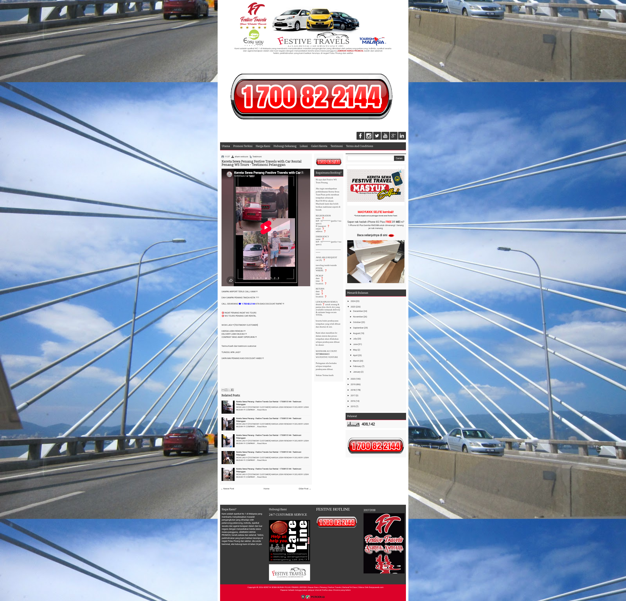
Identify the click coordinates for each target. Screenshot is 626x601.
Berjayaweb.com (376, 587)
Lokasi (304, 146)
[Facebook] (360, 136)
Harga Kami (263, 146)
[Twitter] (377, 136)
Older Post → (305, 488)
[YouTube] (385, 136)
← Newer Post (227, 488)
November (358, 316)
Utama (226, 146)
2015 (353, 406)
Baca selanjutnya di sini (372, 235)
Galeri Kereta (319, 146)
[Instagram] (369, 136)
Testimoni (337, 146)
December (358, 311)
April (355, 355)
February (357, 366)
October (357, 322)
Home (266, 488)
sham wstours (241, 156)
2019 (353, 384)
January (356, 372)
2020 (353, 379)
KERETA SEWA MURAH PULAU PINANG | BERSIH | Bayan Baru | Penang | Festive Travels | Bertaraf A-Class (310, 587)
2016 (353, 401)
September (358, 328)
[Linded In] (402, 136)
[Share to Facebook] (232, 389)
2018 (353, 390)
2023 (353, 306)
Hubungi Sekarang (285, 146)
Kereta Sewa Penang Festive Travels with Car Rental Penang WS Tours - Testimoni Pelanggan (262, 163)
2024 (353, 301)
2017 (353, 395)
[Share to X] (229, 389)
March (356, 361)
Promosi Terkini (243, 146)
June (355, 344)
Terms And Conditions (359, 146)
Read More (262, 410)
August (356, 333)
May (355, 350)
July (355, 338)
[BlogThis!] (226, 389)
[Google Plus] (394, 136)
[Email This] (223, 389)
